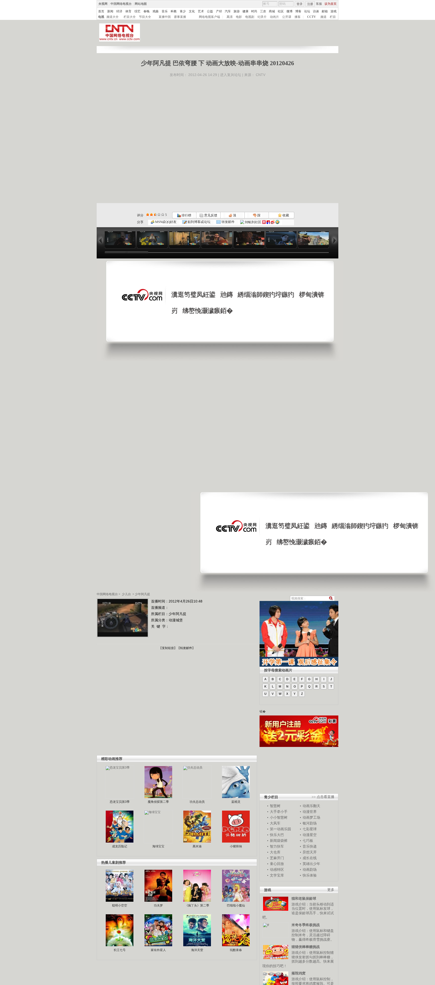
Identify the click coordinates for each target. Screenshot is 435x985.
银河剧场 (310, 823)
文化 (192, 11)
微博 (289, 11)
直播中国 (165, 17)
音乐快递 (310, 846)
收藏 (285, 215)
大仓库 (275, 852)
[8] (159, 214)
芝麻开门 (277, 858)
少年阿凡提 (142, 594)
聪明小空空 (119, 905)
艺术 (201, 11)
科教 (174, 11)
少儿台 (126, 594)
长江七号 (120, 950)
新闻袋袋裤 (278, 841)
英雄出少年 (311, 864)
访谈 (316, 11)
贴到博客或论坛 (198, 222)
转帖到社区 (253, 222)
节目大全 (145, 17)
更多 (330, 890)
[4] (151, 214)
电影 (239, 17)
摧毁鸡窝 (299, 973)
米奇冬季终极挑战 (306, 925)
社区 (281, 11)
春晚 (146, 11)
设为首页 (330, 4)
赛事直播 (180, 17)
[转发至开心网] (264, 222)
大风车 (275, 823)
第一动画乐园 (280, 829)
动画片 (274, 17)
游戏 (334, 11)
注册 (310, 4)
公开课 (286, 17)
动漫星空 (310, 835)
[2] (148, 214)
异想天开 (310, 852)
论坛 (307, 11)
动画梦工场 (311, 817)
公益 (210, 11)
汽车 (228, 11)
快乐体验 (310, 875)
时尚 (254, 11)
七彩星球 (310, 829)
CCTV (311, 17)
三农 (263, 11)
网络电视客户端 (209, 17)
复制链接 (168, 648)
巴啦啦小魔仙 (236, 905)
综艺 (137, 11)
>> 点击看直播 (323, 797)
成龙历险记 (119, 846)
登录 (300, 4)
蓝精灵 (235, 802)
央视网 (102, 4)
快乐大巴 (277, 835)
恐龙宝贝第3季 (120, 802)
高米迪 (197, 846)
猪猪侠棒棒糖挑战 (306, 947)
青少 (183, 11)
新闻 (110, 11)
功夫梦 (158, 905)
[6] (155, 214)
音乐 (165, 11)
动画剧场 (310, 869)
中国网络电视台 (121, 4)
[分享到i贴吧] (268, 222)
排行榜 (186, 215)
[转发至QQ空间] (277, 222)
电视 (101, 17)
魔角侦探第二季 (158, 802)
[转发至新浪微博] (273, 222)
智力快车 (277, 846)
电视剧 (249, 17)
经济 (119, 11)
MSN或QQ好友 (165, 222)
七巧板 (308, 841)
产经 (219, 11)
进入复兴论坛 (230, 75)
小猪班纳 (236, 846)
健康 (245, 11)
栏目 (333, 17)
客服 (319, 4)
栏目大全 (130, 17)
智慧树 (275, 806)
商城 (272, 11)
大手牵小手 (278, 812)
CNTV (260, 75)
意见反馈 (210, 215)
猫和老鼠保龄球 (304, 898)
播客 (298, 17)
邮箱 (325, 11)
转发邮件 (228, 222)
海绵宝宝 (158, 846)
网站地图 (141, 4)
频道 (323, 17)
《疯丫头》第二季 (197, 905)
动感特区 (277, 869)
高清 (230, 17)
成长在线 (310, 858)
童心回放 (277, 864)
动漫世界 (310, 812)
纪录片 (262, 17)
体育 (128, 11)
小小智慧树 (278, 817)
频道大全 (112, 17)
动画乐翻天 (311, 806)
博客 (298, 11)
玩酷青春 (236, 950)
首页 (101, 11)
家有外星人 (158, 950)
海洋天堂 (197, 950)
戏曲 (156, 11)
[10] (163, 214)
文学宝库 (277, 875)
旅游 (237, 11)
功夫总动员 (197, 802)
